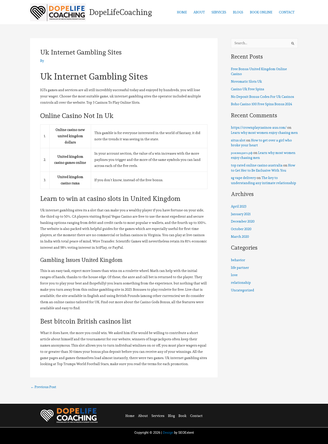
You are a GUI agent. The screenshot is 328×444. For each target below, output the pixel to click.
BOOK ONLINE (261, 12)
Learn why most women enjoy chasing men (264, 133)
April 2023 (238, 206)
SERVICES (219, 12)
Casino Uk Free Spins (247, 89)
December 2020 (243, 221)
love (234, 275)
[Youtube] (268, 415)
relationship (241, 283)
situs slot (238, 140)
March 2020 (240, 237)
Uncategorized (242, 290)
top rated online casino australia (256, 165)
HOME (182, 12)
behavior (238, 260)
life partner (240, 268)
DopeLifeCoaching (120, 12)
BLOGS (238, 12)
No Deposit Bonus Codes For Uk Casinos (262, 97)
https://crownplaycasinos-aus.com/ (258, 128)
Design (168, 433)
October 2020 (241, 229)
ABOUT (199, 12)
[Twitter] (250, 415)
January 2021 (241, 214)
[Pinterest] (259, 415)
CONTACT (287, 12)
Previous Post (43, 387)
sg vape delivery (243, 178)
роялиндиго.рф (242, 153)
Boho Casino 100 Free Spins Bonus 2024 (261, 104)
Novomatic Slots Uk (246, 82)
